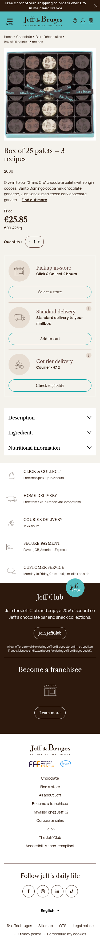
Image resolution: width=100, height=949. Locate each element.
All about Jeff (50, 795)
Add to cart (50, 338)
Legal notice (83, 925)
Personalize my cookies (66, 933)
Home (8, 36)
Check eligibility (50, 385)
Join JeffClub (50, 633)
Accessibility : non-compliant (50, 845)
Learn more (52, 712)
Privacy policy (29, 933)
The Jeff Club (50, 837)
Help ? (50, 828)
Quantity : (13, 241)
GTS (62, 925)
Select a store (50, 292)
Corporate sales (50, 820)
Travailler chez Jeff (47, 812)
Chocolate (50, 778)
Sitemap (45, 925)
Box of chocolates (49, 36)
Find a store (50, 786)
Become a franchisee (50, 803)
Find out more (34, 199)
